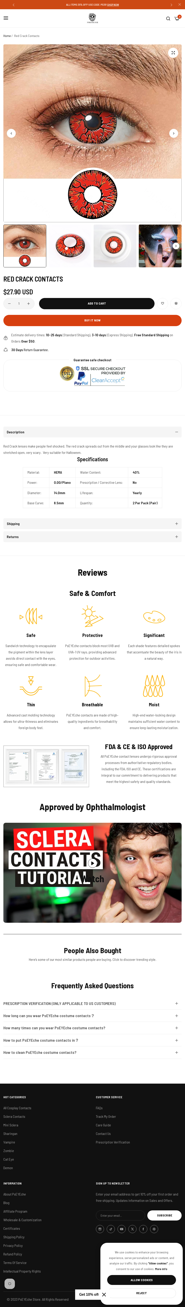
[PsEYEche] (92, 18)
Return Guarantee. (30, 350)
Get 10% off (89, 1294)
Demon (8, 1168)
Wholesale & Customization (22, 1220)
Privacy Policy (13, 1245)
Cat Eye (8, 1159)
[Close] (104, 1294)
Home (7, 36)
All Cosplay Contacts (17, 1108)
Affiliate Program (15, 1211)
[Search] (168, 18)
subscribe (164, 1215)
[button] (13, 4)
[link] (46, 766)
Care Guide (103, 1125)
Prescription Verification (113, 1142)
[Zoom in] (173, 53)
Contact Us (103, 1133)
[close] (180, 4)
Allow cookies (142, 1280)
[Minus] (9, 303)
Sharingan (10, 1133)
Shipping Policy (14, 1237)
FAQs (99, 1108)
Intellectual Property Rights (22, 1271)
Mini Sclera (10, 1125)
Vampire (9, 1142)
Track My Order (106, 1116)
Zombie (8, 1150)
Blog (6, 1202)
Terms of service (15, 1262)
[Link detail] (100, 1229)
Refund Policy (12, 1254)
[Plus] (28, 303)
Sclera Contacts (14, 1116)
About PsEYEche (14, 1194)
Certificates (11, 1228)
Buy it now (92, 320)
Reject (141, 1293)
